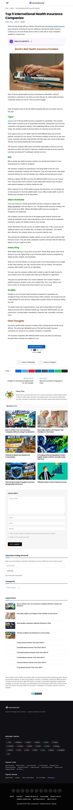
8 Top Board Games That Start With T (30, 667)
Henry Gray (9, 22)
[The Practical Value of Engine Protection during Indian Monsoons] (20, 471)
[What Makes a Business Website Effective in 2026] (10, 625)
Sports (52, 750)
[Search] (66, 3)
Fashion (10, 750)
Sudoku (17, 777)
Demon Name (59, 767)
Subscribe (10, 571)
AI (8, 754)
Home (6, 8)
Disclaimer (44, 796)
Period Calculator (10, 767)
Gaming (57, 746)
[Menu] (7, 3)
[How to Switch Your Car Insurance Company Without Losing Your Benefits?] (20, 419)
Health (12, 8)
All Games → (51, 777)
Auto (19, 750)
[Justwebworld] (36, 3)
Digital (29, 742)
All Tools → (20, 769)
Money (23, 22)
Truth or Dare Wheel (28, 777)
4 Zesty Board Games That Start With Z (30, 643)
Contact (19, 796)
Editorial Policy (39, 799)
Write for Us (51, 799)
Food (27, 750)
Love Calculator (43, 765)
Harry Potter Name (46, 767)
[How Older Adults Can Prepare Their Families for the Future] (52, 419)
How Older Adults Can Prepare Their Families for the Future (50, 431)
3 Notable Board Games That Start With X (31, 647)
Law (43, 750)
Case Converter (31, 765)
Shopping (61, 750)
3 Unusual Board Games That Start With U (31, 662)
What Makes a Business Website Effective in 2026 (34, 623)
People (56, 742)
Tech (9, 742)
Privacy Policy (55, 796)
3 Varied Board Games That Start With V (31, 657)
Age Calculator (9, 765)
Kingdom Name (10, 769)
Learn (46, 742)
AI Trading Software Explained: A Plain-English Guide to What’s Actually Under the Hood (51, 457)
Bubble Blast (9, 777)
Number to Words (23, 767)
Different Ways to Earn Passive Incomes (52, 482)
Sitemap (54, 803)
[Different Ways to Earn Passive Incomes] (52, 471)
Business (18, 742)
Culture (21, 746)
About (12, 796)
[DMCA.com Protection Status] (36, 694)
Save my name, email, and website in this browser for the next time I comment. (33, 533)
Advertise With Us (31, 796)
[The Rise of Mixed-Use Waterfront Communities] (20, 444)
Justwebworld (35, 803)
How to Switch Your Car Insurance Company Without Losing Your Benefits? (20, 431)
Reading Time (54, 765)
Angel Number (35, 767)
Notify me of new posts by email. (19, 537)
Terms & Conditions (24, 799)
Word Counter (20, 765)
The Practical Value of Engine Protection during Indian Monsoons (20, 483)
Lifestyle (10, 746)
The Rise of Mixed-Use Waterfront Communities (17, 456)
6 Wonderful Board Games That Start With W (32, 652)
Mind (35, 750)
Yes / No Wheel (40, 777)
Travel (47, 746)
